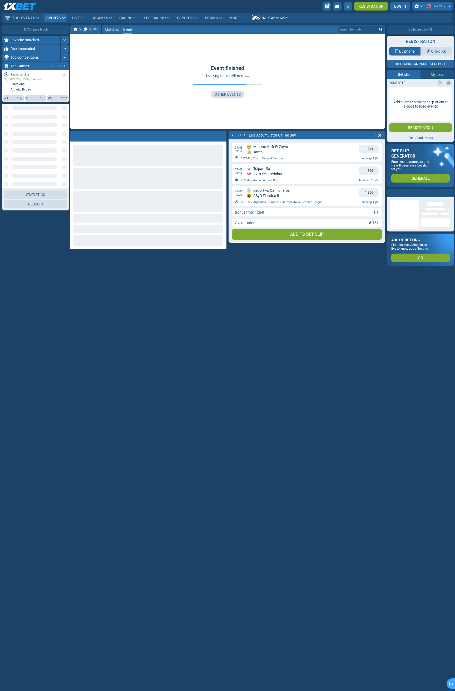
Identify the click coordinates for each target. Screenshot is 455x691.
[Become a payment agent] (337, 6)
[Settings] (418, 6)
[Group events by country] (65, 128)
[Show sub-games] (64, 320)
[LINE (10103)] (75, 29)
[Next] (65, 66)
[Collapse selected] (58, 128)
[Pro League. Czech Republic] (95, 29)
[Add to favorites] (64, 74)
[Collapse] (64, 188)
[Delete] (380, 135)
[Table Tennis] (85, 29)
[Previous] (53, 66)
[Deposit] (348, 6)
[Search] (381, 29)
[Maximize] (64, 40)
